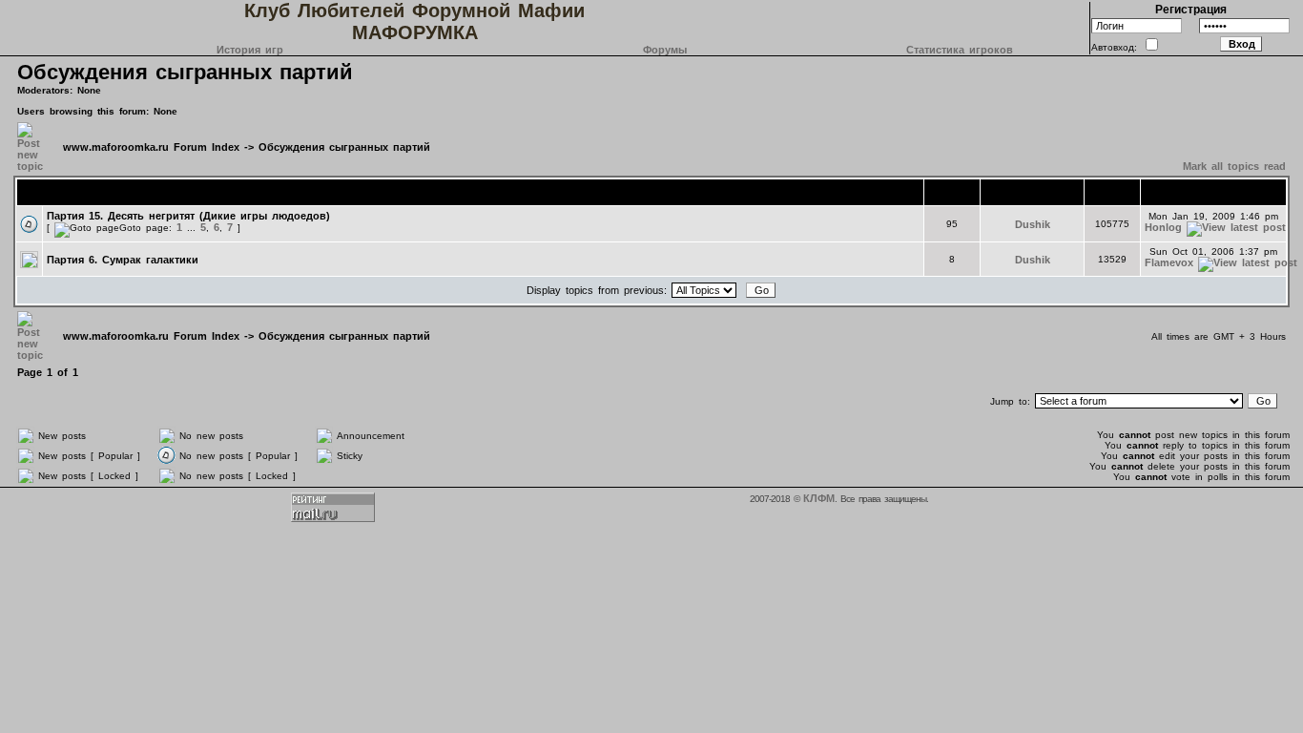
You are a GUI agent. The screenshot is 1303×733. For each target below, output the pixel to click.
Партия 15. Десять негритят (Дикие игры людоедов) (188, 215)
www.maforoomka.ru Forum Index (151, 147)
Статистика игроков (959, 49)
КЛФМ (819, 498)
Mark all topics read (1234, 166)
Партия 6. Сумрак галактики (122, 259)
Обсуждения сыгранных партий (185, 72)
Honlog (1163, 227)
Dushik (1032, 224)
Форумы (665, 49)
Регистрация (1191, 9)
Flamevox (1169, 262)
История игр (250, 49)
